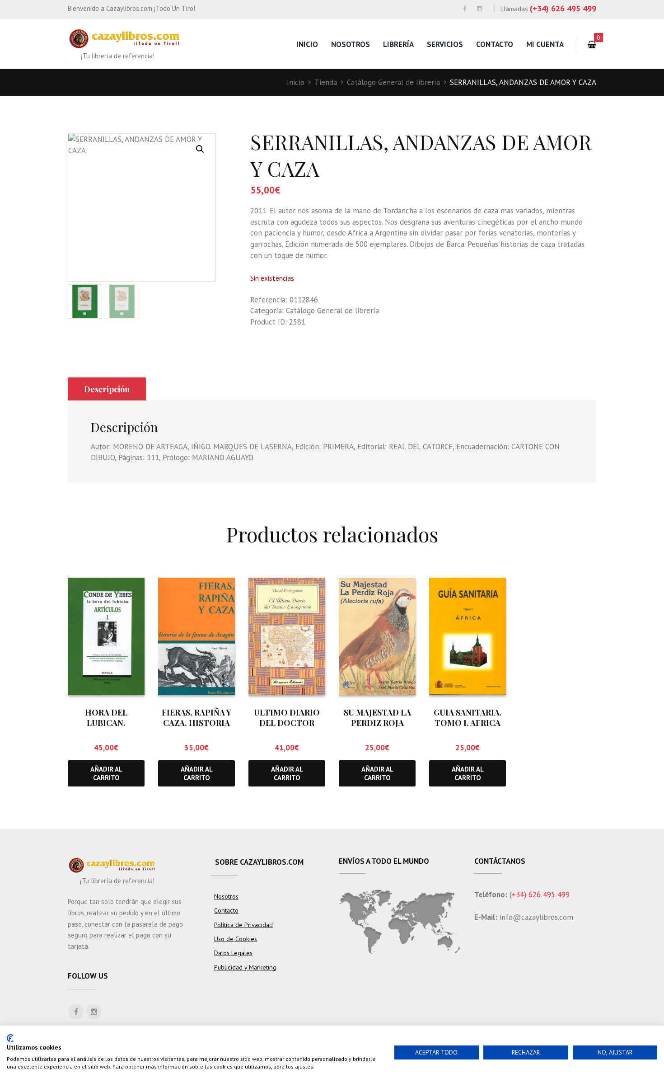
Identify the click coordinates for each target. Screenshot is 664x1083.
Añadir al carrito (106, 773)
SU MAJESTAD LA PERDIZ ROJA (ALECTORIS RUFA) (377, 723)
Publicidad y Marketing (245, 967)
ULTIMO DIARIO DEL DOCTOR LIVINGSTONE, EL (287, 723)
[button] (200, 149)
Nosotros (350, 44)
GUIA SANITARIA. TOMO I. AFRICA (468, 717)
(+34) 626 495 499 (563, 8)
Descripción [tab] (107, 389)
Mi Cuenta (545, 44)
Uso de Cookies (235, 939)
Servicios (445, 44)
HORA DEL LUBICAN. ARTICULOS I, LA (106, 723)
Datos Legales (233, 953)
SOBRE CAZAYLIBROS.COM (259, 862)
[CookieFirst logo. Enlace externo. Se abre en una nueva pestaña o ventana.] (10, 1038)
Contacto (494, 44)
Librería (398, 44)
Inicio (307, 44)
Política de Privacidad (243, 925)
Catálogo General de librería (393, 82)
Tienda (325, 82)
